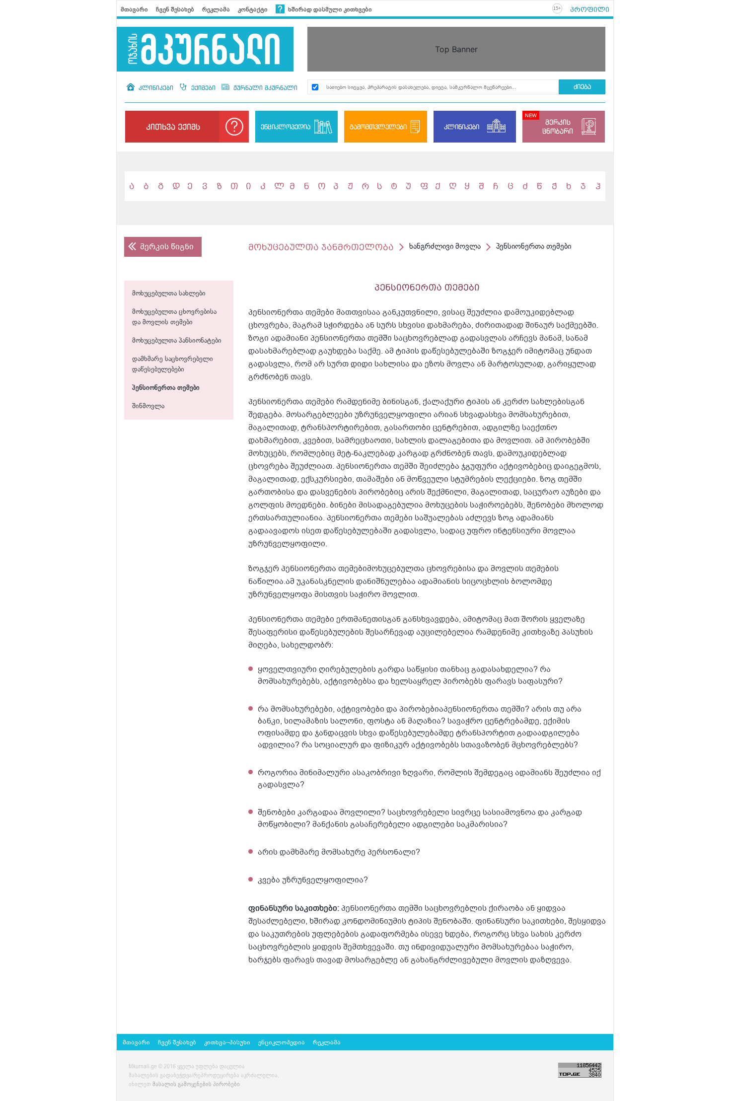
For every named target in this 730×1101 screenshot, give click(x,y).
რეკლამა (216, 9)
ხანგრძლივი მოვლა (445, 246)
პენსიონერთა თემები (166, 388)
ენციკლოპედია (285, 127)
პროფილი (589, 9)
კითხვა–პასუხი (227, 1042)
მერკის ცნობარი (557, 126)
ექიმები (203, 87)
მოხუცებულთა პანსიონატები (176, 341)
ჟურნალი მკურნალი (264, 87)
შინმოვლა (148, 406)
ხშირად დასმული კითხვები (329, 9)
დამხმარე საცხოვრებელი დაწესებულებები (172, 364)
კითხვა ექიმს (173, 127)
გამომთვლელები (378, 127)
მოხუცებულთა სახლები (169, 294)
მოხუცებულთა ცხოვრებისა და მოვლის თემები (174, 317)
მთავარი (134, 9)
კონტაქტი (253, 9)
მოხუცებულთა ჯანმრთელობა (321, 247)
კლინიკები (156, 87)
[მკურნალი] (205, 49)
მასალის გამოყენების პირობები (196, 1085)
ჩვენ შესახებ (175, 9)
